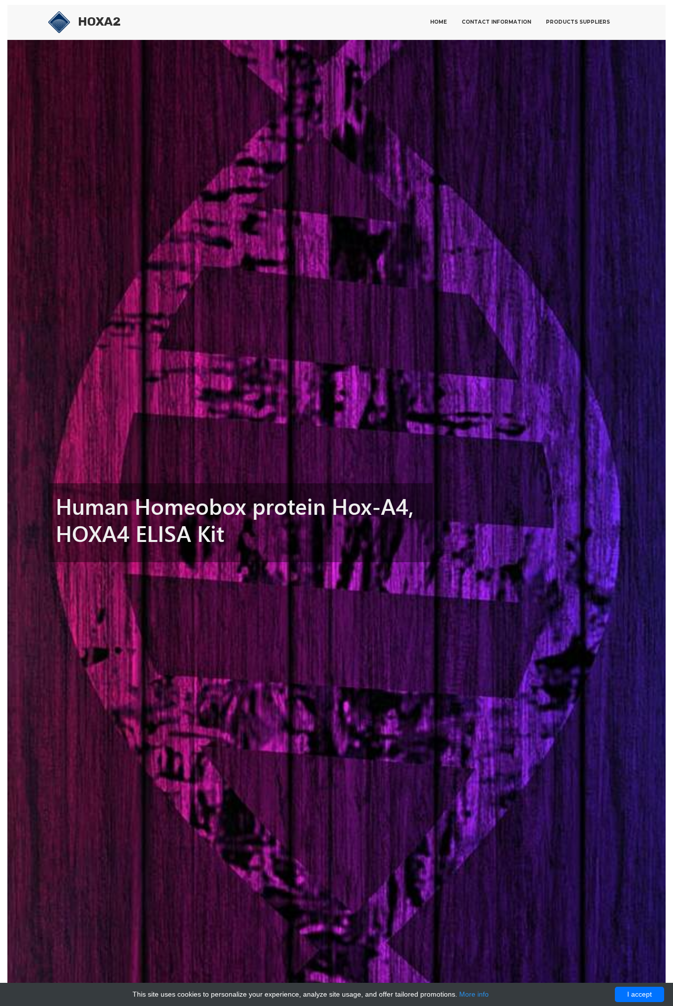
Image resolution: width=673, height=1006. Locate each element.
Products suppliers (578, 22)
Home (438, 22)
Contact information (496, 22)
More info (474, 994)
